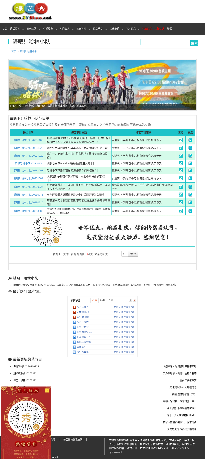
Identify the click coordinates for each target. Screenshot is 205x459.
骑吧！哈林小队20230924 (28, 187)
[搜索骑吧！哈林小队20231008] (190, 171)
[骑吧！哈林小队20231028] (181, 149)
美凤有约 (81, 347)
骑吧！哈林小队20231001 (28, 178)
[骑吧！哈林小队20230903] (181, 212)
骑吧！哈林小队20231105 (28, 140)
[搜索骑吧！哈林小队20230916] (190, 195)
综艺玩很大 (83, 307)
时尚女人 (65, 28)
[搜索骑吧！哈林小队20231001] (190, 179)
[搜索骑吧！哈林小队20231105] (190, 141)
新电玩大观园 (84, 342)
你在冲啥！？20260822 (26, 366)
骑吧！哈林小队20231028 (28, 148)
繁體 (169, 28)
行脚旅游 (48, 28)
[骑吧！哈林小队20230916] (181, 195)
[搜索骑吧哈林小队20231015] (190, 164)
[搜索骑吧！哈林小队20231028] (190, 149)
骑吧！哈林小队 (28, 51)
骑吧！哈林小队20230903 (28, 211)
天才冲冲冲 (83, 312)
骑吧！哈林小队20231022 (28, 155)
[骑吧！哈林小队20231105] (181, 141)
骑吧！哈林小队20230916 (28, 194)
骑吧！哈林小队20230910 (28, 202)
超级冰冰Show (84, 332)
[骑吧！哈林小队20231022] (181, 156)
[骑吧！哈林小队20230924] (181, 188)
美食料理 (81, 28)
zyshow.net (52, 457)
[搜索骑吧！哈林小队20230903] (190, 212)
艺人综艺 (131, 28)
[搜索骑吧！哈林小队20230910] (190, 203)
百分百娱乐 (83, 352)
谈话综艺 (15, 28)
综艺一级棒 (83, 322)
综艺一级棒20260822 (25, 380)
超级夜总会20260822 (25, 373)
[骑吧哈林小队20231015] (181, 164)
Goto (133, 253)
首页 (4, 28)
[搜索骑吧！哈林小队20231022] (190, 156)
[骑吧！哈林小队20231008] (181, 171)
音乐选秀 (115, 28)
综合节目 (98, 28)
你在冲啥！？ (84, 337)
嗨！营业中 (83, 317)
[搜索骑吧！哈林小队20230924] (190, 188)
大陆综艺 (159, 28)
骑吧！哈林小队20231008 (28, 170)
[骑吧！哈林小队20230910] (181, 203)
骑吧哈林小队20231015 (28, 163)
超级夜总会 (83, 327)
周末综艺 (32, 28)
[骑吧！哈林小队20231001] (181, 179)
